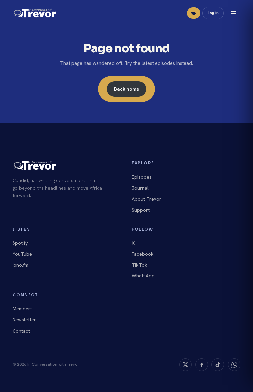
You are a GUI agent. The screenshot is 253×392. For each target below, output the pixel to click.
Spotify (20, 243)
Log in (213, 13)
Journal (140, 188)
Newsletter (24, 320)
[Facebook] (201, 364)
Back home (126, 89)
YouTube (22, 254)
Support (141, 210)
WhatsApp (143, 276)
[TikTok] (217, 364)
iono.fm (20, 265)
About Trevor (146, 199)
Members (23, 309)
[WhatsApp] (234, 364)
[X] (185, 364)
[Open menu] (233, 13)
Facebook (143, 254)
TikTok (139, 265)
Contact (21, 331)
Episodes (142, 177)
